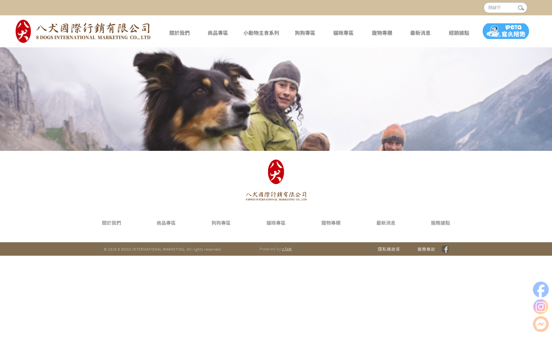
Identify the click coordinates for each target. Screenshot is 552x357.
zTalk (287, 249)
